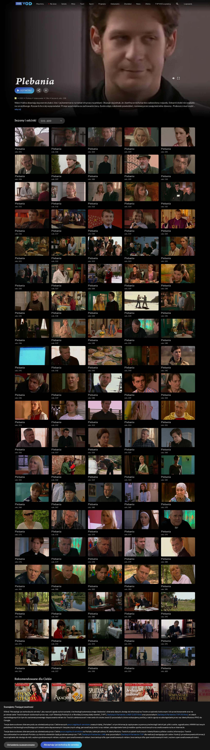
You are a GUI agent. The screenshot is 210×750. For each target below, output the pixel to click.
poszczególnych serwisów (79, 724)
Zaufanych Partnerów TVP (132, 734)
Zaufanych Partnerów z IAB (93, 734)
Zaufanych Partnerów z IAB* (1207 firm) (124, 714)
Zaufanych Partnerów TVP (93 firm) (172, 714)
